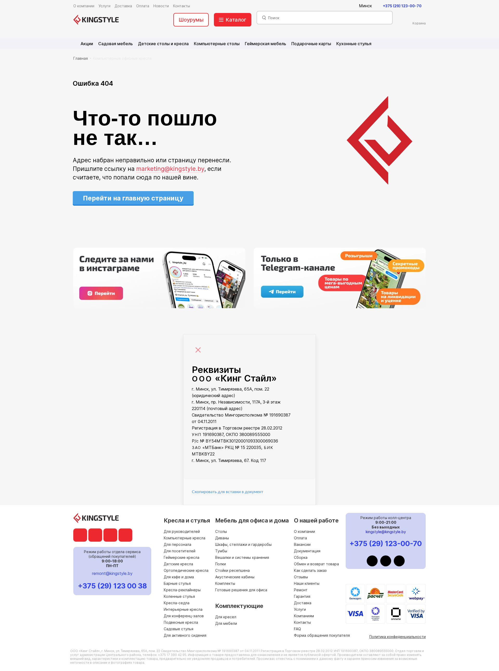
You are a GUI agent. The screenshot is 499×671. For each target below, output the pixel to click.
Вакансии (302, 544)
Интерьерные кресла (183, 609)
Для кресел (225, 617)
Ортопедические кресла (186, 570)
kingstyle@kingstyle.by (386, 531)
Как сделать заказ (310, 570)
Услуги (300, 609)
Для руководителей (182, 531)
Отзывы (301, 577)
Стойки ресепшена (232, 570)
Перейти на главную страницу (133, 198)
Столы (221, 531)
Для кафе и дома (179, 577)
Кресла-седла (176, 603)
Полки (220, 564)
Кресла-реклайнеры (182, 590)
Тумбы (221, 551)
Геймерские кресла (181, 557)
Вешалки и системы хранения (242, 557)
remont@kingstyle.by (112, 573)
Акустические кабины (234, 577)
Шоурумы (191, 20)
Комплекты (225, 583)
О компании (304, 531)
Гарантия (302, 596)
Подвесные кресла (181, 622)
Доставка (302, 603)
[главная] (96, 20)
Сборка (300, 557)
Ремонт (300, 590)
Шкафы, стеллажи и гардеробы (243, 544)
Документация (307, 551)
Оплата (300, 538)
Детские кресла (178, 564)
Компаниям (304, 616)
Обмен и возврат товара (316, 564)
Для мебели (226, 623)
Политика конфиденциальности (397, 636)
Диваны (222, 538)
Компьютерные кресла (184, 538)
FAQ (297, 629)
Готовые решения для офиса (241, 590)
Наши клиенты (306, 583)
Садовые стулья (178, 629)
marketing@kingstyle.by (170, 168)
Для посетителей (179, 551)
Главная (80, 58)
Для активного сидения (185, 635)
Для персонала (177, 544)
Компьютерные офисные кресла (122, 58)
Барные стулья (177, 583)
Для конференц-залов (184, 616)
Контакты (302, 622)
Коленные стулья (179, 596)
